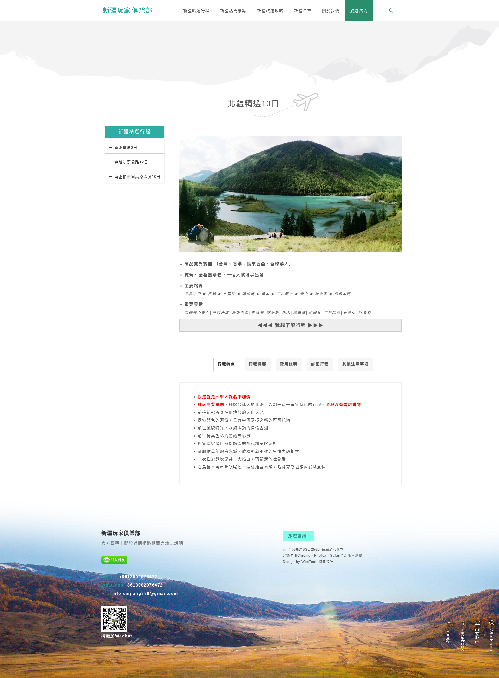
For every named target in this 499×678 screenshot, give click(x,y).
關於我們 (331, 11)
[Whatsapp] (491, 635)
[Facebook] (463, 635)
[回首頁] (127, 10)
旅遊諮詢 (359, 11)
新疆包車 (303, 11)
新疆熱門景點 (233, 11)
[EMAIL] (477, 631)
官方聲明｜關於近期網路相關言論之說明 (142, 543)
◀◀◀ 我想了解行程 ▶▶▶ (291, 325)
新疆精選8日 (125, 147)
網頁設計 (326, 562)
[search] (392, 11)
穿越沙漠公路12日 (131, 162)
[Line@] (449, 631)
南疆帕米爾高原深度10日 (137, 176)
